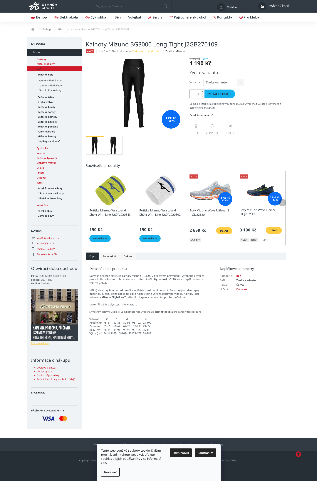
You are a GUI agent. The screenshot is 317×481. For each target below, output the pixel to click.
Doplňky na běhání (49, 141)
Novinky (41, 59)
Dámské (241, 289)
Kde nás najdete (40, 343)
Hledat (165, 6)
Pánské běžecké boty (50, 80)
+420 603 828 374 (46, 243)
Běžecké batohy (47, 136)
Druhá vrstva (45, 102)
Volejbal (41, 153)
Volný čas (42, 205)
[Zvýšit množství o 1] (202, 92)
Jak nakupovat (45, 371)
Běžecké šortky (47, 112)
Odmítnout (180, 453)
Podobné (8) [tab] (109, 256)
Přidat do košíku (219, 94)
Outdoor (41, 177)
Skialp (40, 167)
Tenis (40, 182)
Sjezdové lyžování (47, 162)
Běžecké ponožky (48, 126)
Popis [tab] (92, 256)
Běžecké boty (45, 74)
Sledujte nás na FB (47, 254)
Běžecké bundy (46, 107)
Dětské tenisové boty (50, 198)
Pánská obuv (45, 211)
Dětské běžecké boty (49, 90)
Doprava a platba (46, 367)
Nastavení (110, 472)
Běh (39, 68)
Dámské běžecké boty (50, 85)
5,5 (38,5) (195, 240)
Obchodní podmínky (48, 375)
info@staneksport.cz (48, 238)
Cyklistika (42, 148)
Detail (224, 230)
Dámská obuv (46, 215)
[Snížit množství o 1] (202, 96)
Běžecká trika (46, 97)
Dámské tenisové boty (51, 193)
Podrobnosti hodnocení (146, 51)
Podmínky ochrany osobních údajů (56, 379)
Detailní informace (199, 115)
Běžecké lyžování (47, 158)
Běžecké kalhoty (47, 116)
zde (103, 463)
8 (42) (254, 240)
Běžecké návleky (47, 121)
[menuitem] (39, 17)
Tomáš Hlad (230, 460)
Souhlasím (205, 453)
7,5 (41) (244, 240)
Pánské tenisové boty (50, 188)
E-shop (37, 52)
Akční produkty (46, 63)
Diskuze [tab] (128, 256)
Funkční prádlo (46, 131)
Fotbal (40, 172)
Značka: (175, 51)
